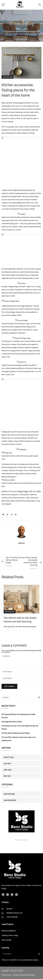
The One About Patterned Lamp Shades (16, 733)
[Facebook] (7, 514)
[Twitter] (3, 514)
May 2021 (7, 776)
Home (18, 28)
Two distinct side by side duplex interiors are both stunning (20, 619)
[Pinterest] (11, 514)
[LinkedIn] (15, 514)
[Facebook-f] (3, 894)
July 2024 (7, 763)
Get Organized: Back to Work (12, 721)
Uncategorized (10, 800)
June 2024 (7, 769)
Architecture (7, 77)
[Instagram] (16, 894)
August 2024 (9, 757)
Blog (25, 28)
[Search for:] (21, 697)
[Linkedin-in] (12, 894)
